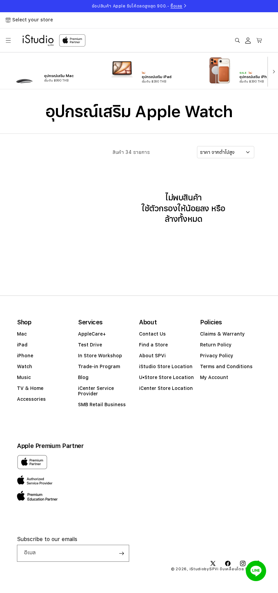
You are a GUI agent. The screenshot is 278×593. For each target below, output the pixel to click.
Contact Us (152, 334)
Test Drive (90, 344)
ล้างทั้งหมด (183, 219)
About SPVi (152, 355)
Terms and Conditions (226, 366)
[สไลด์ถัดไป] (272, 71)
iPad (22, 344)
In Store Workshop (100, 355)
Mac (22, 334)
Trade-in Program (99, 366)
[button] (8, 40)
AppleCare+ (92, 334)
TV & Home (30, 388)
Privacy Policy (216, 355)
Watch (24, 366)
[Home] (38, 40)
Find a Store (153, 344)
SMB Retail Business (102, 404)
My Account (214, 377)
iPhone (25, 355)
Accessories (31, 399)
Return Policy (216, 344)
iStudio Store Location (166, 366)
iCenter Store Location (166, 388)
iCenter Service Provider (96, 390)
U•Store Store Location (166, 377)
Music (24, 377)
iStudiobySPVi (204, 569)
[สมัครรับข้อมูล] (121, 553)
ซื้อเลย (176, 6)
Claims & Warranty (222, 334)
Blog (83, 377)
